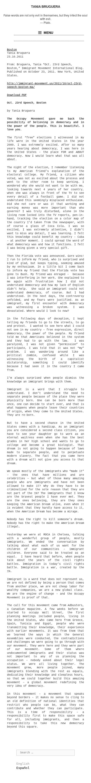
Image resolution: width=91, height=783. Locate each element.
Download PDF (17, 95)
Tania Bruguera (45, 6)
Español (22, 768)
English (22, 764)
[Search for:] (45, 752)
